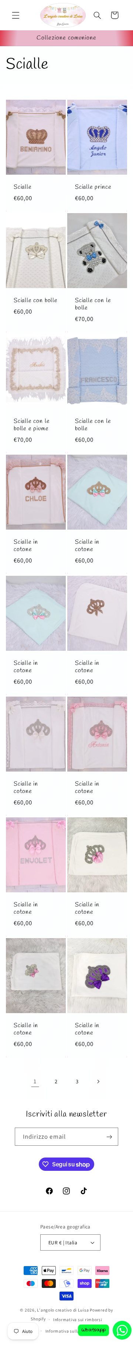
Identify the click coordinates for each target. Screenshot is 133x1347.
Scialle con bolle (36, 300)
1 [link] (35, 1081)
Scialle (23, 187)
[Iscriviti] (109, 1137)
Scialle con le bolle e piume (32, 425)
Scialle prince (93, 187)
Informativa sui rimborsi (77, 1319)
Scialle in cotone (26, 546)
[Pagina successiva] (97, 1081)
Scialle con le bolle (93, 304)
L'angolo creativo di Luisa (63, 1310)
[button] (15, 15)
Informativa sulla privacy (70, 1331)
